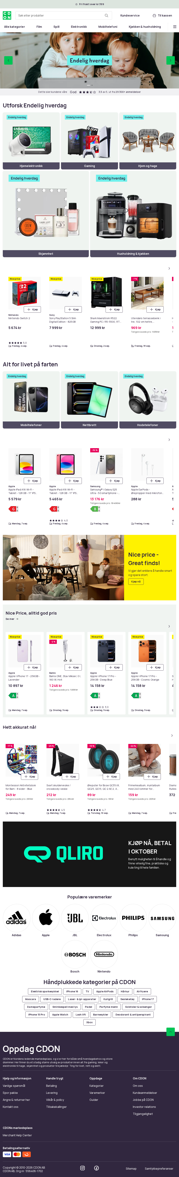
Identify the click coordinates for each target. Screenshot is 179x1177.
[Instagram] (82, 1168)
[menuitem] (14, 26)
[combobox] (63, 15)
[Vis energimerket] (13, 509)
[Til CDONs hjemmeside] (7, 15)
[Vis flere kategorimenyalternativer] (175, 26)
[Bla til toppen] (170, 1032)
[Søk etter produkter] (106, 15)
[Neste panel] (169, 268)
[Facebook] (96, 1168)
